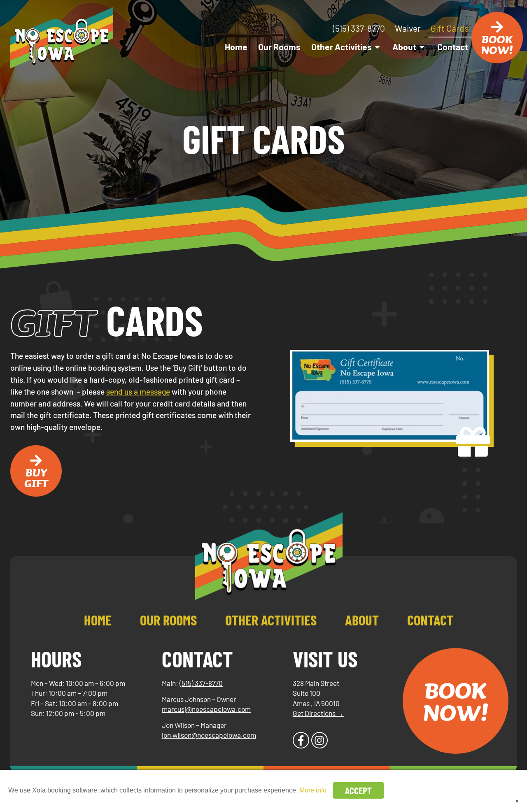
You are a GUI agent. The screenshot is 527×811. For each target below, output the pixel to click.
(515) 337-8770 (359, 28)
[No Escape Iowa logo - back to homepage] (61, 38)
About (404, 47)
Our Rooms (279, 47)
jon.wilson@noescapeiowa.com (209, 735)
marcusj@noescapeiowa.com (206, 709)
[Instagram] (319, 740)
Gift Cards (450, 28)
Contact (452, 47)
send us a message (138, 391)
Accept (358, 790)
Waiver (408, 28)
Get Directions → (318, 713)
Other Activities (341, 47)
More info (312, 790)
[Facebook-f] (301, 740)
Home (236, 47)
